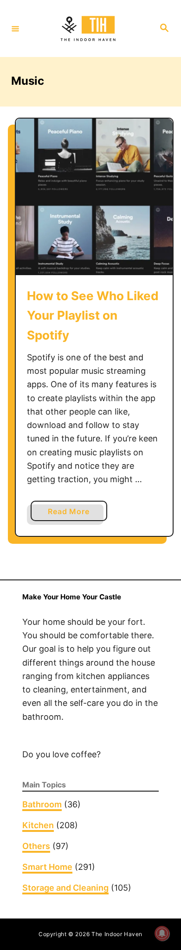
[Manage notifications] (162, 933)
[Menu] (15, 28)
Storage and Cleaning (65, 888)
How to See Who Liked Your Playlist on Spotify (93, 315)
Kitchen (38, 825)
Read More (72, 513)
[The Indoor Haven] (89, 28)
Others (36, 846)
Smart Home (47, 867)
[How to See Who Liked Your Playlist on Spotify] (94, 197)
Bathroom (42, 804)
